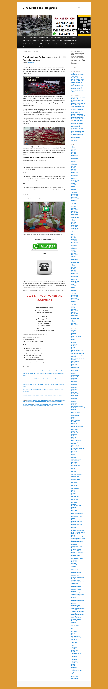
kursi (72, 372)
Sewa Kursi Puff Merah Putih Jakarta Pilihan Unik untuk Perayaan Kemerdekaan (77, 82)
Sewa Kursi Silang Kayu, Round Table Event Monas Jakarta (77, 90)
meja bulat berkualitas (76, 459)
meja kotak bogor (75, 476)
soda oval (73, 627)
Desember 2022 (74, 212)
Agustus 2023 (74, 200)
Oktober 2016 (74, 317)
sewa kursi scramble (76, 586)
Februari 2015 (74, 324)
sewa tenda (73, 622)
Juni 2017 (73, 304)
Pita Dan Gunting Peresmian (77, 533)
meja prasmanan (75, 488)
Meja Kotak (73, 470)
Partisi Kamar (74, 510)
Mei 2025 (73, 167)
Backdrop (73, 334)
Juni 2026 (73, 149)
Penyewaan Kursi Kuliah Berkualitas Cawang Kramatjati (76, 526)
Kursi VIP (73, 443)
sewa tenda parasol (75, 623)
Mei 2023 (73, 205)
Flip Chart (73, 345)
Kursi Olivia (73, 37)
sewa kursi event (75, 575)
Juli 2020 (73, 250)
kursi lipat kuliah (75, 415)
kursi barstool (74, 376)
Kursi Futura (66, 37)
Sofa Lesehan (74, 631)
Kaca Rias (73, 362)
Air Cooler (73, 330)
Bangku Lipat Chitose (76, 336)
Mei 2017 (73, 306)
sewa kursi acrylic (75, 568)
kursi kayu (73, 401)
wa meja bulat (74, 678)
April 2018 (73, 289)
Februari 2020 (74, 254)
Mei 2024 (73, 186)
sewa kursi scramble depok (77, 594)
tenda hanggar (74, 650)
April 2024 (73, 188)
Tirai (72, 673)
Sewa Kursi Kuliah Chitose (77, 585)
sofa (72, 628)
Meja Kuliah (74, 482)
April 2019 (73, 270)
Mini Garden (74, 502)
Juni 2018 (73, 286)
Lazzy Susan (74, 451)
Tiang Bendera (74, 672)
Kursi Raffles (74, 423)
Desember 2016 (74, 313)
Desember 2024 (74, 175)
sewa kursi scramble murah (77, 600)
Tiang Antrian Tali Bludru (77, 670)
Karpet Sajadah (74, 370)
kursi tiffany (74, 439)
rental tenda (74, 560)
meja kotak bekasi (75, 473)
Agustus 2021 (74, 230)
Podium (73, 535)
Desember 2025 (74, 158)
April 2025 (73, 169)
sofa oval (73, 633)
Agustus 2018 (74, 282)
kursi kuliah (74, 403)
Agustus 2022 (74, 219)
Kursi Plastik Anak (75, 420)
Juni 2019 (73, 267)
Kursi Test (73, 437)
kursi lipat (73, 409)
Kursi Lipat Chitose (75, 412)
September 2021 (75, 228)
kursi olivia (73, 417)
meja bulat (73, 457)
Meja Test (73, 498)
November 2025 (74, 160)
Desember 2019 (74, 258)
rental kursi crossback (76, 549)
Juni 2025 (73, 166)
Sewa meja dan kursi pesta (77, 611)
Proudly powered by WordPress (54, 684)
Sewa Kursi (73, 566)
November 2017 (74, 296)
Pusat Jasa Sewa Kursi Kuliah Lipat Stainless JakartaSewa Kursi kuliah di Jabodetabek (78, 117)
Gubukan (73, 348)
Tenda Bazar (74, 647)
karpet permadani (47, 400)
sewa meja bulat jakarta (76, 610)
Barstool (73, 339)
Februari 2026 (74, 155)
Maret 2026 (73, 153)
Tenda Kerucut (74, 651)
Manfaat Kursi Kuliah (45, 40)
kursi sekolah (74, 431)
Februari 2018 (74, 292)
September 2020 (75, 247)
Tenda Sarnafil (74, 662)
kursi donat (73, 390)
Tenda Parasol (74, 655)
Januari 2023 (74, 211)
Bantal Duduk (29, 400)
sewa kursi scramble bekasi (77, 588)
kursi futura (74, 392)
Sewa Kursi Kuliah (75, 580)
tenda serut (73, 664)
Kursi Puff (73, 421)
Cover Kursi (74, 344)
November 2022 (74, 214)
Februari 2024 (74, 191)
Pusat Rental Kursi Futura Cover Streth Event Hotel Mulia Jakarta (77, 543)
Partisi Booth (74, 509)
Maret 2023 (73, 208)
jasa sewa (35, 400)
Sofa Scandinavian (75, 636)
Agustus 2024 (74, 181)
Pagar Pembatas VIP (76, 505)
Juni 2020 (73, 251)
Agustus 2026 (74, 146)
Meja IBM (73, 467)
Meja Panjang (74, 485)
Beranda (25, 37)
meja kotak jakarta (75, 479)
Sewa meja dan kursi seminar (78, 613)
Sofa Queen (74, 634)
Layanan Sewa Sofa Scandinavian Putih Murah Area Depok (77, 128)
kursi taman (74, 435)
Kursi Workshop (75, 445)
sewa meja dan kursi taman (77, 614)
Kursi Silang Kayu (75, 432)
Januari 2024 (74, 192)
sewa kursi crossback (76, 571)
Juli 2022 (73, 220)
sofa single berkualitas (76, 637)
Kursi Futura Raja (75, 394)
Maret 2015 (73, 323)
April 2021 (73, 236)
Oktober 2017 (74, 298)
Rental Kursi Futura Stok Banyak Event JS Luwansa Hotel (77, 552)
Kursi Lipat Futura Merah (77, 414)
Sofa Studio (74, 639)
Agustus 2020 (74, 248)
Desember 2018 (74, 276)
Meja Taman (74, 495)
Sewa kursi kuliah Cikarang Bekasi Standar (57, 43)
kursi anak (73, 373)
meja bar (73, 454)
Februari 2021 (74, 239)
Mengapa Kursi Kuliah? (57, 40)
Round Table (74, 561)
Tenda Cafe (73, 648)
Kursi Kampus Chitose (76, 400)
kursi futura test (74, 395)
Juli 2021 (73, 231)
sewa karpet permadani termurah (53, 404)
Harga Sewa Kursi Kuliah (55, 37)
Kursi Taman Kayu (27, 40)
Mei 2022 (73, 223)
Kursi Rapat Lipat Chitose (77, 426)
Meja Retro (73, 490)
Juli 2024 (73, 183)
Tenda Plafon (74, 656)
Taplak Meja (74, 642)
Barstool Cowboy (75, 341)
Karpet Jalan (40, 400)
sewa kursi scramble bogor (77, 592)
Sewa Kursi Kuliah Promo (74, 43)
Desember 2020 (74, 242)
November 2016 (74, 315)
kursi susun (74, 434)
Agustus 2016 (74, 320)
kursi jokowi (74, 398)
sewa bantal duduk (58, 400)
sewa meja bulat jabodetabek (77, 608)
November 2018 (74, 278)
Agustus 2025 (74, 164)
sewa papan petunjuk (76, 617)
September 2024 (75, 180)
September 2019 (75, 262)
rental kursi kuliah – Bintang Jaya (30, 43)
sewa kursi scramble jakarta (77, 599)
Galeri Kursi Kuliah (33, 37)
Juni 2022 (73, 222)
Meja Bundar (74, 462)
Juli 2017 (73, 303)
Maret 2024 (73, 189)
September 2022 (75, 217)
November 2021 (74, 225)
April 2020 (73, 253)
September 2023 (75, 199)
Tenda (72, 645)
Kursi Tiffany (36, 40)
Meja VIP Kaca (74, 499)
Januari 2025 (74, 174)
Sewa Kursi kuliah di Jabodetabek (40, 7)
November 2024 (74, 177)
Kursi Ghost (74, 397)
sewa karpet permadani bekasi (38, 402)
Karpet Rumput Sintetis (76, 369)
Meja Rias (73, 491)
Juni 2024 (73, 185)
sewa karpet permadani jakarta (39, 404)
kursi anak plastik (75, 375)
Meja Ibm (73, 468)
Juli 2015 (73, 321)
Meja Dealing (74, 463)
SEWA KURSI (43, 43)
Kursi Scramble (74, 429)
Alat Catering (74, 331)
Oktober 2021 (74, 226)
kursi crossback (75, 386)
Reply (51, 405)
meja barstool (74, 456)
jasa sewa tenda (75, 361)
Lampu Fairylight (75, 446)
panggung (73, 507)
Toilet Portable (74, 675)
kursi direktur (74, 389)
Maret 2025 (73, 171)
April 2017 (73, 307)
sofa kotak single (75, 630)
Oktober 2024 (74, 178)
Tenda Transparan (75, 665)
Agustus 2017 (74, 301)
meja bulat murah (75, 460)
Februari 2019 (74, 273)
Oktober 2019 (74, 261)
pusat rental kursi (75, 540)
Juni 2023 (73, 203)
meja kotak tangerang (76, 481)
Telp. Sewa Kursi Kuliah (28, 47)
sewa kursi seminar (75, 605)
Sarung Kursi (74, 563)
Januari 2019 (74, 275)
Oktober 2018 (74, 279)
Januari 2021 (74, 240)
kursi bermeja (74, 380)
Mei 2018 (73, 287)
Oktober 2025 (74, 161)
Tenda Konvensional (76, 653)
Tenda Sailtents (74, 661)
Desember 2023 (74, 194)
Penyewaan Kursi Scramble (77, 529)
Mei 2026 (73, 150)
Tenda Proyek (74, 658)
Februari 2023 (74, 209)
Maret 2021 (73, 237)
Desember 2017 (74, 295)
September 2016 (75, 318)
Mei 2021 (73, 234)
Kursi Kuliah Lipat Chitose (77, 406)
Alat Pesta (73, 333)
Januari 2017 (74, 312)
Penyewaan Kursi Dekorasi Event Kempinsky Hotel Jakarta (77, 516)
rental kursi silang (75, 555)
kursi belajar (74, 378)
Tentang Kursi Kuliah (40, 47)
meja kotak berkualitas (76, 474)
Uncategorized (74, 676)
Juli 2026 (73, 147)
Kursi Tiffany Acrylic (76, 440)
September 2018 (75, 281)
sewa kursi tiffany (75, 606)
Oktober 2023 (74, 197)
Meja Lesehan (74, 484)
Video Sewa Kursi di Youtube (53, 47)
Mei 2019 (73, 268)
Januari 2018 (74, 293)
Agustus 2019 (74, 264)
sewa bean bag (74, 564)
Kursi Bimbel (74, 381)
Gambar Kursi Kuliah (43, 37)
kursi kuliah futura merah (77, 404)
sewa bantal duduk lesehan (40, 401)
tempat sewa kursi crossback (77, 644)
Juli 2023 (73, 202)
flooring (73, 347)
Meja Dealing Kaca (75, 465)
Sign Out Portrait (75, 625)
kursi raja (73, 425)
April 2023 (73, 206)
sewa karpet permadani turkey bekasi (41, 405)
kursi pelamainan (75, 418)
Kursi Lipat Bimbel (75, 411)
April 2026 (73, 152)
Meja (72, 453)
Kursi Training (74, 442)
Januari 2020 (74, 256)
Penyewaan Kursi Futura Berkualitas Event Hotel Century (76, 521)
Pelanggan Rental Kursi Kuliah (70, 40)
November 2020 (74, 244)
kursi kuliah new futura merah (78, 408)
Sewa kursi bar (74, 569)
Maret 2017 (73, 309)
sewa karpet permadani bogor (51, 402)
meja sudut (73, 493)
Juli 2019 (73, 265)
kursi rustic (73, 428)
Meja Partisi (74, 487)
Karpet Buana (74, 364)
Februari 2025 (74, 172)
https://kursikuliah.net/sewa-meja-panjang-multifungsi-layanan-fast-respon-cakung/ (42, 370)
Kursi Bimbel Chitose (76, 383)
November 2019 (74, 259)
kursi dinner (74, 387)
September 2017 (75, 300)
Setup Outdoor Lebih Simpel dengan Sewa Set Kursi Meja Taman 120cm (77, 74)
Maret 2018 (73, 290)
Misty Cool (73, 504)
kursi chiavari (74, 384)
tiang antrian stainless (76, 669)
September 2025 (75, 163)
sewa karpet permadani (51, 401)
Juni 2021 (73, 233)
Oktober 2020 (74, 245)
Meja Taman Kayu (75, 496)
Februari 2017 (74, 310)
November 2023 (74, 195)
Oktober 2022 (74, 216)
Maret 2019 (73, 272)
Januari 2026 (74, 157)
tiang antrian (74, 667)
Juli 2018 (73, 284)
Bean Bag (73, 342)
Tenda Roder (74, 659)
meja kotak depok (75, 477)
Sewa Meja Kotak (75, 616)
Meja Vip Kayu (74, 501)
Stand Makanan (74, 641)
